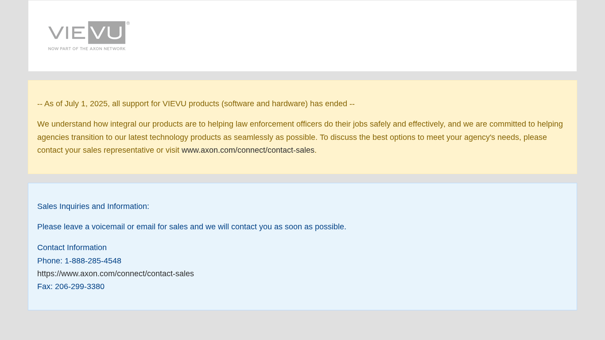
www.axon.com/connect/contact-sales (248, 150)
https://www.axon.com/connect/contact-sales (115, 273)
